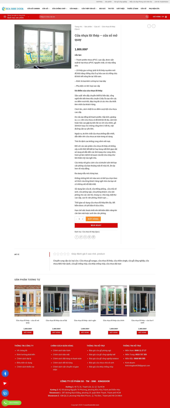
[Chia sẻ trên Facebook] (77, 237)
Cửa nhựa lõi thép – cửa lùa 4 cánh (142, 322)
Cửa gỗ (45, 8)
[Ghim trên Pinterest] (89, 237)
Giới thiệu (99, 2)
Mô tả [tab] (16, 254)
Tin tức (111, 8)
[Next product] (149, 26)
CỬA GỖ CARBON (33, 8)
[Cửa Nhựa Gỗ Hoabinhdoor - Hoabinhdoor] (13, 8)
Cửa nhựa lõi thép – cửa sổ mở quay (27, 322)
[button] (16, 17)
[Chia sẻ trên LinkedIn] (93, 237)
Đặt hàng (93, 219)
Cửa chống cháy (59, 8)
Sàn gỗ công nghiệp (120, 2)
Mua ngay (96, 225)
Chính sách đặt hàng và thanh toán (67, 359)
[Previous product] (153, 26)
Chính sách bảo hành (62, 350)
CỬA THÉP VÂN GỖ (88, 8)
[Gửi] (147, 17)
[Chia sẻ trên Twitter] (81, 237)
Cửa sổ (143, 8)
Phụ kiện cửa (154, 8)
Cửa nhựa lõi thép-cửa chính (113, 320)
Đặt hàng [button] (28, 332)
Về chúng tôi (22, 350)
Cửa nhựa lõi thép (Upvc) (90, 232)
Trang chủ (78, 26)
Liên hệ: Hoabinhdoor (161, 2)
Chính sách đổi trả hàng (63, 363)
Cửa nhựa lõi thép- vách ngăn (85, 320)
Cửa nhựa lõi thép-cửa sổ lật (56, 320)
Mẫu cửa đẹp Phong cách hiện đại (141, 2)
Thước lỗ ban (132, 8)
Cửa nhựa (74, 8)
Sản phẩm (108, 2)
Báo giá (102, 8)
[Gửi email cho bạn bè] (85, 237)
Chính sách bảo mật (61, 355)
